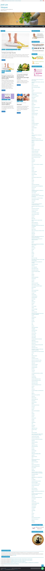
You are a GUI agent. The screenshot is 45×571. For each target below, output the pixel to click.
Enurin (33, 272)
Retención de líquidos (35, 461)
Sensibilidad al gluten (35, 474)
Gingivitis (33, 318)
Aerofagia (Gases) (34, 94)
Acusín (33, 91)
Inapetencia (33, 357)
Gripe (32, 324)
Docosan (33, 249)
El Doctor (6, 26)
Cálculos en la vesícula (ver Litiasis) (37, 155)
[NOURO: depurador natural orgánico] (8, 96)
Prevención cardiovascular (35, 437)
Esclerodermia (34, 278)
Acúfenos (33, 90)
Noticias (33, 409)
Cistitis (33, 183)
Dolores (33, 252)
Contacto (31, 26)
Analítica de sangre (34, 114)
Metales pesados (34, 402)
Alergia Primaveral (34, 101)
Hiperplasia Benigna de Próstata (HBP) (37, 344)
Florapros (33, 303)
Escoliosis (33, 280)
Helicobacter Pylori (34, 330)
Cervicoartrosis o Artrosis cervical (36, 177)
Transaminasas (34, 501)
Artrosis (33, 130)
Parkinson (33, 426)
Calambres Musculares (35, 151)
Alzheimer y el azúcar (35, 110)
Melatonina (33, 396)
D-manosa (33, 215)
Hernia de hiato (34, 333)
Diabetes (33, 241)
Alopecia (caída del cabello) (36, 107)
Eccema (33, 255)
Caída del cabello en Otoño (36, 149)
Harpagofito (33, 328)
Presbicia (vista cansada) (35, 436)
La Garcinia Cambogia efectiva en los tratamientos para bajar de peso (23, 77)
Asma (32, 132)
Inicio (2, 26)
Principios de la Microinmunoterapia (37, 439)
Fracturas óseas (34, 306)
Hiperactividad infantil (35, 341)
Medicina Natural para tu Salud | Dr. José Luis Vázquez (13, 0)
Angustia (33, 117)
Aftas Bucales (34, 97)
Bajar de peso (3, 49)
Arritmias (33, 126)
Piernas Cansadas (34, 432)
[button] (8, 26)
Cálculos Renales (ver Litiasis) (36, 157)
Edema (33, 256)
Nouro (9, 99)
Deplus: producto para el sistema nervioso (38, 230)
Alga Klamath (34, 104)
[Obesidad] (23, 97)
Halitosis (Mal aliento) (35, 327)
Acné (32, 88)
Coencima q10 (34, 187)
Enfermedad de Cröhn (35, 268)
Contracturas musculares (35, 208)
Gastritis (33, 315)
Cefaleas (33, 170)
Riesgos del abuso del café (35, 464)
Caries (32, 162)
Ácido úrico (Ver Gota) (4, 99)
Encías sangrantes (34, 267)
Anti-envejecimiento (34, 124)
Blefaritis (33, 142)
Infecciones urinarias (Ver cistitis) (36, 360)
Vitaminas (33, 520)
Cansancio (33, 161)
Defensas (33, 217)
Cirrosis (33, 181)
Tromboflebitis (34, 507)
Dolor (32, 250)
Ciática (33, 178)
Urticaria (33, 513)
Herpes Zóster (34, 337)
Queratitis (33, 449)
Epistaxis (33, 275)
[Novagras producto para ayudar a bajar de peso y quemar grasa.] (8, 66)
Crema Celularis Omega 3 (35, 212)
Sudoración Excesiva (35, 489)
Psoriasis (33, 447)
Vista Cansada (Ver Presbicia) (36, 517)
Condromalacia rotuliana (35, 199)
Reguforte (33, 455)
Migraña (33, 403)
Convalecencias (34, 211)
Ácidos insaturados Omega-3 (36, 87)
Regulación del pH (34, 456)
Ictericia (33, 352)
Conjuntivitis (33, 200)
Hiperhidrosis (34, 343)
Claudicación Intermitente (35, 184)
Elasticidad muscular (35, 264)
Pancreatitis (33, 425)
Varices (33, 514)
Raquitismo (33, 452)
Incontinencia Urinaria (35, 358)
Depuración (33, 233)
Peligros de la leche (34, 428)
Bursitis (33, 148)
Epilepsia (33, 274)
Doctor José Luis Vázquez (10, 74)
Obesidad (19, 49)
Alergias (33, 103)
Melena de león (34, 397)
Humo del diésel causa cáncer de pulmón (38, 351)
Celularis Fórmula (34, 174)
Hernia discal (33, 334)
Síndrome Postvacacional (35, 485)
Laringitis (33, 374)
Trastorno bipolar (34, 504)
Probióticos (33, 440)
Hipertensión (33, 346)
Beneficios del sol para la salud (36, 138)
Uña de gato (33, 510)
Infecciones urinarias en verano (36, 361)
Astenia (33, 133)
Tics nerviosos (34, 498)
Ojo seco (33, 416)
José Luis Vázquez (24, 102)
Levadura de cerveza (35, 381)
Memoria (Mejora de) (35, 399)
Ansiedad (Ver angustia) (35, 123)
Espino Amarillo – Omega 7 (36, 284)
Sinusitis (33, 486)
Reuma (33, 463)
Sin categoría (33, 479)
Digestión (33, 246)
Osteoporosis (33, 422)
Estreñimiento (34, 287)
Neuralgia (33, 407)
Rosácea (33, 469)
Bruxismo (33, 145)
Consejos (12, 26)
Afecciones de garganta (35, 95)
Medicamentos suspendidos (36, 394)
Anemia (33, 116)
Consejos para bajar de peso (9, 52)
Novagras (3, 72)
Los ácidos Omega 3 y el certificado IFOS (37, 390)
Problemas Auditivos (35, 442)
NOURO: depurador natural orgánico (6, 103)
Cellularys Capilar (34, 171)
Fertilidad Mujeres (34, 297)
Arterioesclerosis (34, 127)
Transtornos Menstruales (35, 503)
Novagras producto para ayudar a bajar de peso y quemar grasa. (8, 77)
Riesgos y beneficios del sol (36, 466)
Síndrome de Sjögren (35, 482)
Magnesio (33, 393)
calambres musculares (35, 152)
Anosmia (33, 120)
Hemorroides (33, 331)
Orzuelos (33, 419)
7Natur (33, 84)
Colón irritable (34, 192)
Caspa (32, 165)
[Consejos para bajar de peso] (15, 41)
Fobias (32, 304)
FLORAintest (33, 301)
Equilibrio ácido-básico (35, 277)
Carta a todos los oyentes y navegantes (37, 164)
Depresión (33, 232)
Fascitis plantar (34, 294)
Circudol (33, 180)
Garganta (33, 310)
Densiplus (33, 227)
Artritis (33, 129)
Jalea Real (33, 368)
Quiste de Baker (34, 450)
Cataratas (33, 167)
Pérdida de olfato (34, 429)
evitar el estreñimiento (35, 290)
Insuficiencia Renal (34, 367)
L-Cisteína (33, 371)
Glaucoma (33, 321)
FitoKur (33, 300)
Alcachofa (33, 98)
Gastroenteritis (34, 317)
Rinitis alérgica (34, 467)
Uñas (32, 511)
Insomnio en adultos (35, 364)
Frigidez (33, 307)
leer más (14, 555)
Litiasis (33, 387)
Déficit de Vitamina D (35, 222)
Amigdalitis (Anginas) (35, 113)
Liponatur (33, 386)
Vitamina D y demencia (35, 519)
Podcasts (26, 26)
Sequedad (33, 475)
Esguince (33, 281)
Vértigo (33, 516)
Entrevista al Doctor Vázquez (36, 271)
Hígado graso (33, 340)
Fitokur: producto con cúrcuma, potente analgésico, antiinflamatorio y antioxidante (24, 562)
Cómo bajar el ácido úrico (35, 194)
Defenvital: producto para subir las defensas (18, 561)
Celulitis (33, 175)
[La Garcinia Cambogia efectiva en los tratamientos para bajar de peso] (23, 67)
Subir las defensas (34, 488)
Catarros (33, 168)
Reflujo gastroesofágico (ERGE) (36, 453)
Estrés (32, 288)
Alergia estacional (34, 100)
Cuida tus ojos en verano (35, 214)
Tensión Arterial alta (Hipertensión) (37, 497)
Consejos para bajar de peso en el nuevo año (11, 49)
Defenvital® (33, 218)
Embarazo (33, 265)
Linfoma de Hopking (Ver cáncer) (36, 384)
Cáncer (33, 158)
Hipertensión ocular (34, 347)
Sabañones (33, 470)
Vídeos (21, 26)
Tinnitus (33, 500)
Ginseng (33, 320)
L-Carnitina (33, 370)
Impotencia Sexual (34, 355)
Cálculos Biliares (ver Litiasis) (36, 154)
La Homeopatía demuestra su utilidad (37, 373)
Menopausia (33, 400)
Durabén (33, 253)
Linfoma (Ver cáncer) (35, 383)
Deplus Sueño (34, 229)
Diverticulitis (33, 247)
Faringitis (33, 293)
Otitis (32, 423)
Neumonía (33, 406)
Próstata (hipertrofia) (35, 446)
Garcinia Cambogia (19, 71)
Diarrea (33, 242)
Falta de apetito (34, 291)
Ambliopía (33, 111)
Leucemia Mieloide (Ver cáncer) (36, 380)
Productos (17, 26)
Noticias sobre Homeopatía (36, 410)
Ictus (32, 354)
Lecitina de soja (34, 377)
